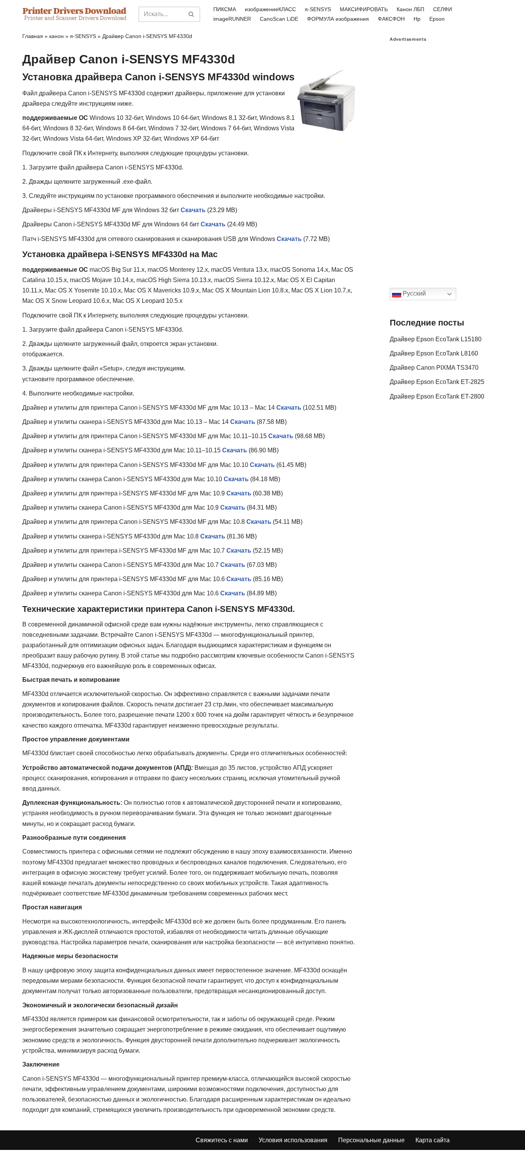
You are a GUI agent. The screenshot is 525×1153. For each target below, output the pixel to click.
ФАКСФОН (391, 19)
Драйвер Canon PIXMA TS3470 (434, 367)
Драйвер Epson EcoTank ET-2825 (437, 382)
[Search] (191, 14)
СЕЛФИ (442, 9)
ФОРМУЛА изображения (338, 19)
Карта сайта (432, 1140)
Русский (413, 294)
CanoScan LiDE (279, 19)
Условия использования (293, 1140)
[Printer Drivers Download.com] (74, 14)
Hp (417, 19)
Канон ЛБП (410, 9)
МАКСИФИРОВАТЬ (364, 9)
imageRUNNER (232, 19)
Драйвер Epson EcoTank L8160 (434, 353)
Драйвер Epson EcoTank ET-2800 (437, 396)
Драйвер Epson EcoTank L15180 (436, 339)
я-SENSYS (318, 9)
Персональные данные (371, 1140)
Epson (437, 19)
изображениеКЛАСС (270, 9)
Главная (32, 36)
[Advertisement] (446, 157)
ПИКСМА (224, 9)
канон (56, 36)
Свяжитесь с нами (222, 1140)
